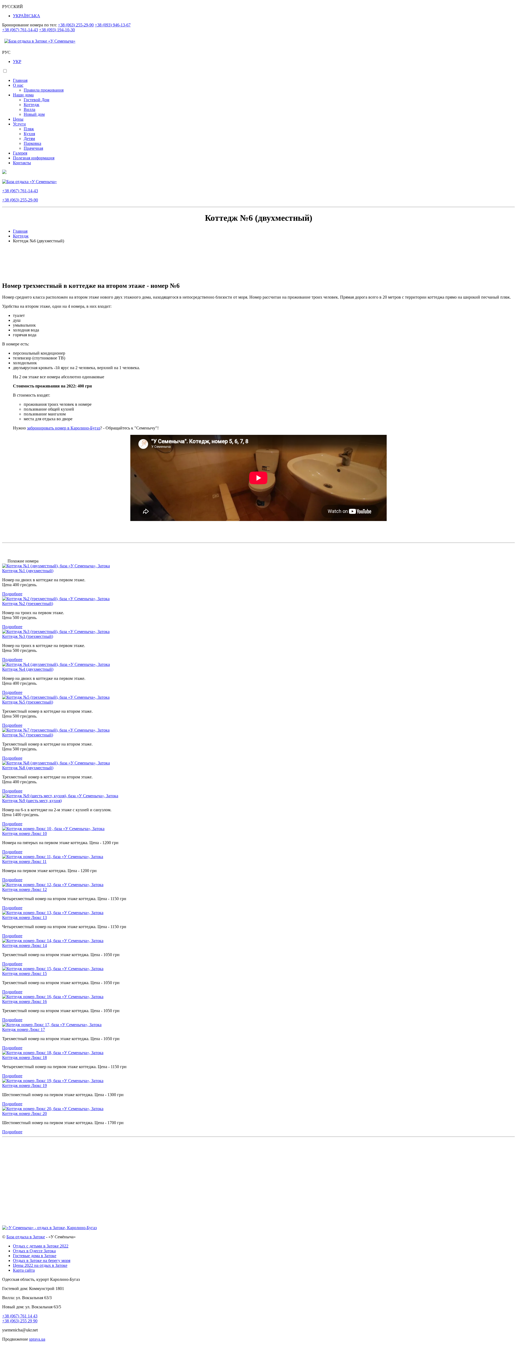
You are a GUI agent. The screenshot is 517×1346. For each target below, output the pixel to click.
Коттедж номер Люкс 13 (24, 917)
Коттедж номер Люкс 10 (24, 833)
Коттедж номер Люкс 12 (24, 889)
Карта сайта (24, 1270)
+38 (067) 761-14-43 (20, 29)
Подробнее (12, 594)
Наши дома (23, 95)
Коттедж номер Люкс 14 (24, 945)
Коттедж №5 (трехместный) (27, 702)
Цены (18, 119)
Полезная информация (33, 158)
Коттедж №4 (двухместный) (27, 669)
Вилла (29, 109)
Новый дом (34, 114)
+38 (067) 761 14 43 (19, 1316)
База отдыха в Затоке (25, 1237)
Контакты (22, 162)
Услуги (19, 124)
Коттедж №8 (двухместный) (27, 767)
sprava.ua (37, 1339)
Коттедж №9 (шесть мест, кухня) (32, 800)
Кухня (29, 133)
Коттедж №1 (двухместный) (27, 570)
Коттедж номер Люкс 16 (24, 1001)
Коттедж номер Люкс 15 (24, 973)
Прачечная (33, 148)
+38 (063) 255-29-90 (76, 25)
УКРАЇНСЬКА (26, 15)
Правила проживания (44, 90)
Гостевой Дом (36, 99)
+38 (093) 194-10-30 (57, 29)
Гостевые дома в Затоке (34, 1255)
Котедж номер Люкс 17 (23, 1029)
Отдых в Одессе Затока (34, 1251)
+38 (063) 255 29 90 (19, 1321)
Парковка (32, 143)
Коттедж (31, 104)
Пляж (29, 129)
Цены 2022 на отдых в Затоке (40, 1265)
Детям (29, 138)
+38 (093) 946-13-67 (113, 25)
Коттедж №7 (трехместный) (27, 735)
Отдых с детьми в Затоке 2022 (40, 1246)
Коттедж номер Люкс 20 (24, 1113)
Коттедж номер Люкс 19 (24, 1085)
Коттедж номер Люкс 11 (24, 861)
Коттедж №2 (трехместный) (27, 603)
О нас (18, 85)
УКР (17, 61)
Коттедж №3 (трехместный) (27, 636)
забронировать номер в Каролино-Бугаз (63, 428)
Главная (20, 80)
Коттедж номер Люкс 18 (24, 1057)
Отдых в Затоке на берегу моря (41, 1260)
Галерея (20, 153)
